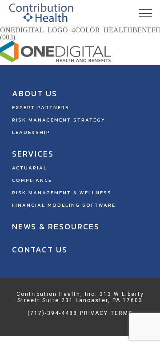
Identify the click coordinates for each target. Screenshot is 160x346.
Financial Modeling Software (64, 204)
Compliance (32, 180)
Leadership (31, 132)
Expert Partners (40, 107)
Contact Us (40, 250)
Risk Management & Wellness (62, 192)
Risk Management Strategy (58, 119)
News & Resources (56, 226)
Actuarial (29, 167)
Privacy (94, 313)
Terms (121, 313)
